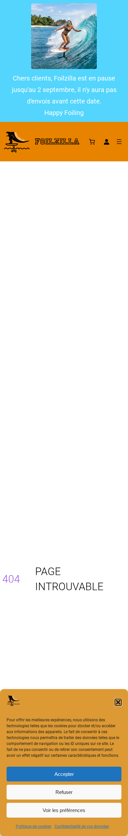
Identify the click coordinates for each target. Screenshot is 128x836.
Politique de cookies (33, 826)
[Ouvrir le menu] (119, 141)
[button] (118, 702)
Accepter (64, 774)
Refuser (64, 792)
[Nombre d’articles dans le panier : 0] (92, 141)
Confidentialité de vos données (81, 826)
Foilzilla (57, 141)
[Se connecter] (106, 141)
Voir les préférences (64, 810)
